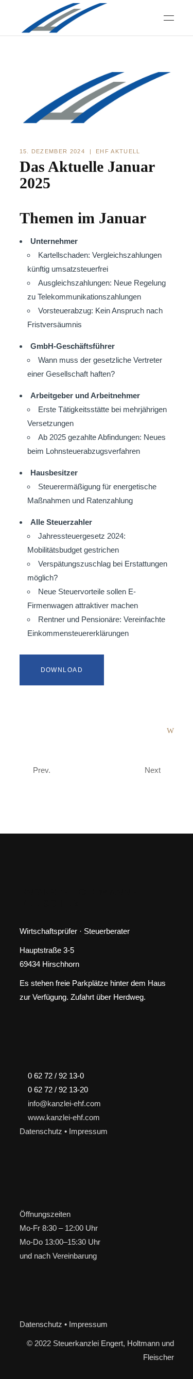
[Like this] (170, 730)
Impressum (88, 1131)
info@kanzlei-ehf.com (64, 1103)
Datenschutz (41, 1131)
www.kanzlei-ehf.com (64, 1117)
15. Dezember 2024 (52, 151)
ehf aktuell (118, 151)
